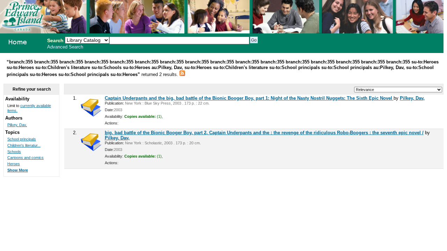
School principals (21, 139)
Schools (14, 152)
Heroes (13, 164)
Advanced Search (65, 47)
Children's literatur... (24, 145)
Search (55, 40)
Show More (17, 170)
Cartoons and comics (25, 157)
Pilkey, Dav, (412, 98)
